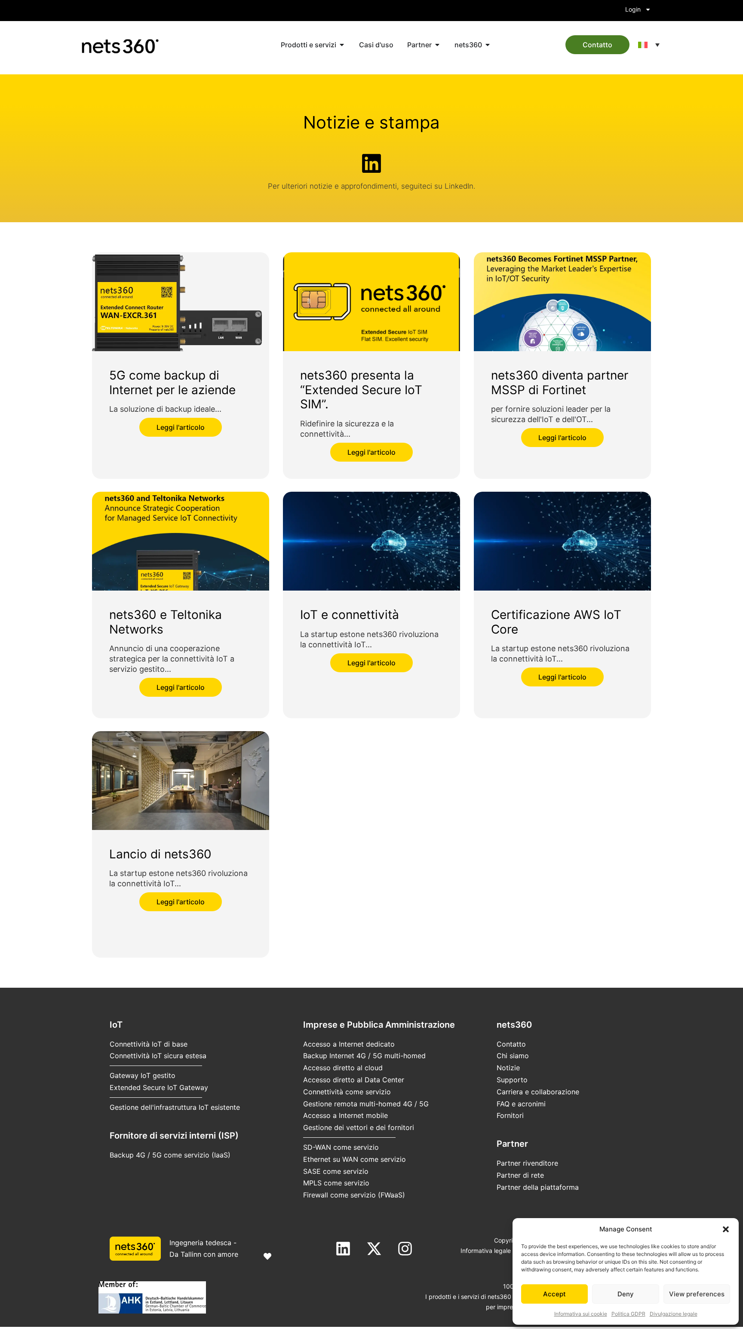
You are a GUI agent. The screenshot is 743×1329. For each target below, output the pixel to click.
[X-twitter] (374, 1248)
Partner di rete (520, 1175)
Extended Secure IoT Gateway (159, 1087)
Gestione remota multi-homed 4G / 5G (366, 1103)
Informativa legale (486, 1250)
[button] (726, 1229)
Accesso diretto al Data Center (353, 1079)
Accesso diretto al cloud (343, 1067)
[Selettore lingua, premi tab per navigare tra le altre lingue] (649, 44)
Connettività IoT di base (148, 1044)
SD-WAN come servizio (341, 1147)
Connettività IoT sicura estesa (158, 1055)
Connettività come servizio (347, 1091)
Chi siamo (513, 1055)
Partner (512, 1144)
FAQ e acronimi (521, 1103)
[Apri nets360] (487, 45)
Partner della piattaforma (538, 1187)
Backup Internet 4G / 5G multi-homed (364, 1055)
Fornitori (510, 1115)
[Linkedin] (343, 1248)
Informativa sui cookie (580, 1314)
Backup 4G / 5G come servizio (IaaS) (170, 1155)
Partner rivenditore (527, 1163)
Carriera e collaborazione (538, 1091)
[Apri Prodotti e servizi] (341, 45)
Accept (554, 1294)
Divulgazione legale (673, 1314)
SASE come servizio (335, 1171)
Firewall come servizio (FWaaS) (354, 1195)
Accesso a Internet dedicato (349, 1044)
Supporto (512, 1079)
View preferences (697, 1294)
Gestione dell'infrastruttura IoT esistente (175, 1107)
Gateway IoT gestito (142, 1075)
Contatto (511, 1044)
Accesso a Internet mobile (345, 1115)
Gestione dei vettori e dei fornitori (358, 1127)
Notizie (508, 1067)
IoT (116, 1025)
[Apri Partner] (437, 45)
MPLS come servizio (336, 1183)
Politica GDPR (628, 1314)
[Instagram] (405, 1248)
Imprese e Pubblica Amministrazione (379, 1025)
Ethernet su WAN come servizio (354, 1159)
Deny (625, 1294)
